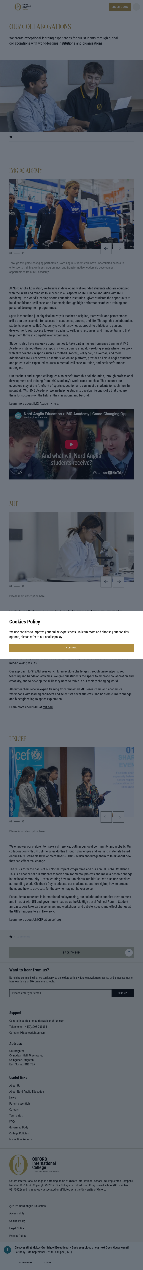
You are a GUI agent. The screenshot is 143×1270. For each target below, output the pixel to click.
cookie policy (53, 637)
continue (71, 647)
